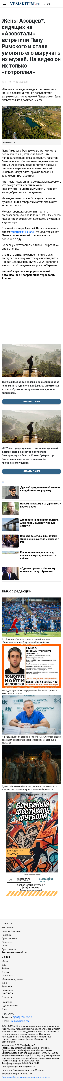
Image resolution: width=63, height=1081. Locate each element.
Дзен (4, 1009)
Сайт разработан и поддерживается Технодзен (26, 1077)
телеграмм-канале (22, 231)
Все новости (8, 927)
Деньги (5, 972)
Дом (4, 965)
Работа (5, 968)
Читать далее (32, 401)
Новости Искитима (11, 931)
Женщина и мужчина (12, 979)
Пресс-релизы (9, 949)
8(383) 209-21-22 (22, 1017)
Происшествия (9, 938)
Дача (4, 983)
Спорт (5, 945)
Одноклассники (10, 1005)
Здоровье (7, 986)
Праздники (7, 990)
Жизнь (5, 961)
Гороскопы (7, 975)
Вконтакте (7, 1002)
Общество (7, 942)
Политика (6, 935)
